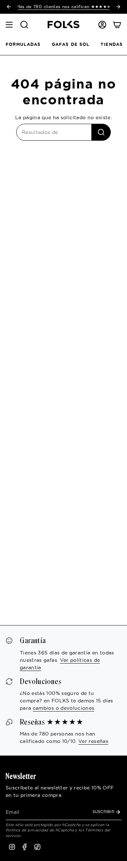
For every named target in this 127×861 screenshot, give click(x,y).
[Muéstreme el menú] (9, 25)
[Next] (118, 7)
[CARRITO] (117, 25)
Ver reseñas (93, 741)
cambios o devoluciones (64, 708)
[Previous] (9, 7)
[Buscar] (101, 132)
